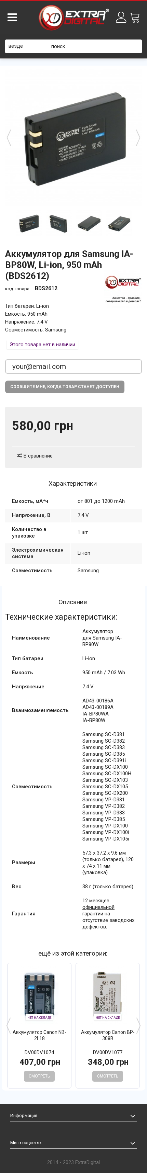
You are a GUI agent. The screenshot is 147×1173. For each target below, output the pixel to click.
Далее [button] (138, 138)
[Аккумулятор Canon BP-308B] (107, 995)
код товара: (17, 288)
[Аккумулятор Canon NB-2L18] (39, 995)
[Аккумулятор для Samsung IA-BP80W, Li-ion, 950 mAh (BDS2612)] (29, 223)
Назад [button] (9, 138)
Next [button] (138, 1026)
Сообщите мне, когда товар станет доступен (64, 386)
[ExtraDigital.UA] (73, 17)
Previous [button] (8, 1026)
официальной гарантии (98, 910)
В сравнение (38, 456)
